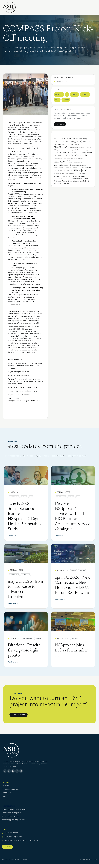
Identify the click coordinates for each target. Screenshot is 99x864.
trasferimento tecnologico (80, 181)
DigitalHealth (60, 147)
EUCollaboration (83, 150)
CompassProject (75, 144)
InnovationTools (69, 167)
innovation (62, 161)
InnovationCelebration (76, 162)
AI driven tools (71, 139)
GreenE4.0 (74, 152)
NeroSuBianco (69, 171)
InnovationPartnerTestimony (79, 165)
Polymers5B (59, 174)
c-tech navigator (73, 142)
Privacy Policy (93, 859)
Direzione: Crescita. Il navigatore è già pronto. (24, 650)
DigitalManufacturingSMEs (83, 147)
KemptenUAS (76, 167)
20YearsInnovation (58, 138)
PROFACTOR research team (22, 152)
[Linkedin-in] (5, 771)
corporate (24, 496)
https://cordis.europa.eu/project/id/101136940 (25, 401)
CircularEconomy (61, 144)
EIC (76, 150)
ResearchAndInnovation (63, 176)
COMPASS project (18, 123)
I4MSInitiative (57, 158)
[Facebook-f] (17, 771)
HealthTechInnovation (61, 155)
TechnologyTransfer (62, 181)
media (31, 496)
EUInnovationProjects (62, 152)
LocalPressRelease (60, 171)
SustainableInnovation (68, 178)
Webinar (65, 183)
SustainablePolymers (82, 178)
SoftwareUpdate (58, 178)
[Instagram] (21, 771)
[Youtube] (9, 771)
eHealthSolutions (69, 150)
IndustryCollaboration (78, 158)
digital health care (72, 147)
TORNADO (82, 570)
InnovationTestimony (59, 167)
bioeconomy (84, 138)
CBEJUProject (86, 141)
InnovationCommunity (62, 165)
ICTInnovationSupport (67, 158)
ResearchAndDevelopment (75, 174)
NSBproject (80, 170)
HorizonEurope (77, 155)
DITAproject (59, 150)
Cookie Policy (84, 859)
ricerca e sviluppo (80, 176)
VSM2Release (57, 183)
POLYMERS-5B (25, 574)
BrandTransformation (59, 141)
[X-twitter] (13, 771)
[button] (59, 94)
